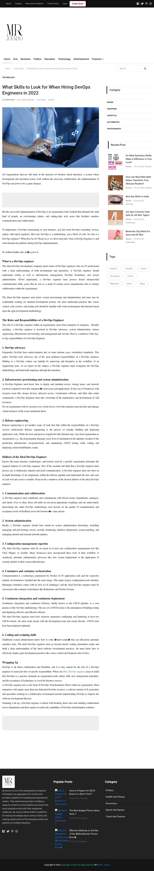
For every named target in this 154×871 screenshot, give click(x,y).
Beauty (129, 167)
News (129, 283)
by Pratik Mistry (8, 100)
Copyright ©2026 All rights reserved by (80, 865)
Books (110, 102)
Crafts (130, 276)
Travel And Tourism (115, 816)
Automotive (113, 122)
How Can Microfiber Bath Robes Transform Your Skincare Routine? (138, 180)
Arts (15, 59)
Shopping (112, 109)
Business (26, 59)
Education (49, 59)
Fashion (113, 268)
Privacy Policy (53, 4)
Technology (64, 59)
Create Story (77, 3)
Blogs (142, 283)
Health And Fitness (115, 796)
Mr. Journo (105, 865)
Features (97, 59)
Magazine (114, 283)
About (8, 4)
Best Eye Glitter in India (137, 196)
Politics (37, 59)
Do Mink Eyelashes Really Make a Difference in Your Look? (139, 159)
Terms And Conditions (34, 4)
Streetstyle (115, 276)
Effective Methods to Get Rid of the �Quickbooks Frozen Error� (83, 834)
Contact (18, 4)
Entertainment (81, 59)
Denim (143, 268)
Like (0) (51, 100)
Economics (111, 803)
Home (7, 59)
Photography (114, 129)
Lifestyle (112, 115)
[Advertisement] (99, 32)
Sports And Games (115, 810)
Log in (65, 4)
